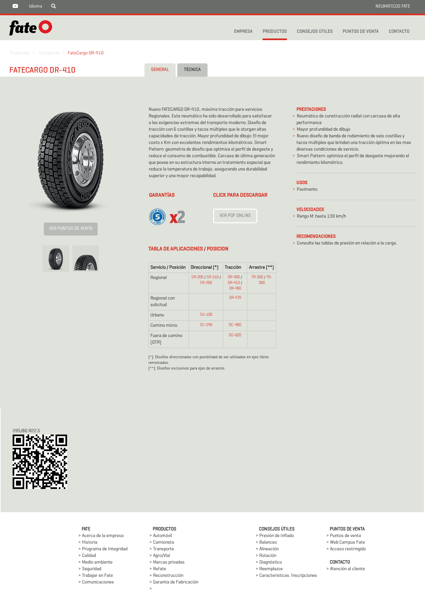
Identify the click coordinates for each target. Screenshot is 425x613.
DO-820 (235, 335)
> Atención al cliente (345, 569)
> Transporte (161, 549)
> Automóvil (160, 535)
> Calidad (87, 555)
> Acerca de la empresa (101, 535)
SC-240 (206, 325)
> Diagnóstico (269, 562)
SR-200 (197, 277)
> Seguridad (89, 569)
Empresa (243, 31)
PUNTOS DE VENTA (361, 31)
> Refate (157, 569)
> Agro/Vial (159, 555)
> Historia (87, 542)
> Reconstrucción (166, 575)
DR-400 (234, 277)
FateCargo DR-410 (86, 53)
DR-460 (235, 289)
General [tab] (160, 69)
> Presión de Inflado (275, 535)
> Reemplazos (269, 569)
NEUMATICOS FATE (393, 6)
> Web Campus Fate (345, 542)
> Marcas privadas (167, 562)
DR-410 (234, 283)
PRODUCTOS (275, 31)
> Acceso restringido (346, 549)
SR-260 (206, 283)
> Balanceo (266, 542)
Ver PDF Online (235, 215)
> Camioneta (161, 542)
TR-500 (257, 277)
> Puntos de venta (343, 535)
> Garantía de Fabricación (173, 582)
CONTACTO (399, 31)
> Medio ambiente (95, 562)
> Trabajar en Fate (95, 575)
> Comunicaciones (96, 582)
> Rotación (266, 555)
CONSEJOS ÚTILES (315, 31)
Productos (20, 53)
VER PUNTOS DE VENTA (70, 228)
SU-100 (206, 315)
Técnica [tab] (192, 69)
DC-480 (235, 325)
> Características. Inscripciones (286, 575)
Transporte (49, 53)
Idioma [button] (35, 6)
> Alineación (267, 549)
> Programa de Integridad (103, 549)
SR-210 (212, 277)
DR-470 (235, 298)
